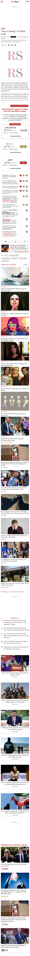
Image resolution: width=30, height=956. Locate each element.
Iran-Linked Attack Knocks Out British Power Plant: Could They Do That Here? (15, 812)
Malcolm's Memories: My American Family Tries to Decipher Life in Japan (15, 584)
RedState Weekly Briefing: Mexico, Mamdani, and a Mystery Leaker (15, 756)
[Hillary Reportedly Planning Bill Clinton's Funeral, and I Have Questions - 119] (15, 936)
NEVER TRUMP (23, 258)
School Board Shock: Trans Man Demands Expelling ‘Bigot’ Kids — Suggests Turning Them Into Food (14, 892)
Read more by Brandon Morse (22, 251)
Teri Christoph (4, 467)
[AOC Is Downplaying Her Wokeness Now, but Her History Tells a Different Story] (15, 773)
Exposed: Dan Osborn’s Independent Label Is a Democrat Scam (15, 674)
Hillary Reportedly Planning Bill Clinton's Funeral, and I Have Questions (13, 946)
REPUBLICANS (5, 261)
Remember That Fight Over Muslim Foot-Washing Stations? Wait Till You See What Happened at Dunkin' (14, 463)
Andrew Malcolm (5, 587)
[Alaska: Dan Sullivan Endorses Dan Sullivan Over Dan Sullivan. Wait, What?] (15, 526)
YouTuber (12, 248)
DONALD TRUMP (6, 258)
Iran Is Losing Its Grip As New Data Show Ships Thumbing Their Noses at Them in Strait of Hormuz (15, 512)
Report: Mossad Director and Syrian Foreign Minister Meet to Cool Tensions (15, 701)
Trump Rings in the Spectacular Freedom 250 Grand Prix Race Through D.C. (13, 560)
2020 (6, 255)
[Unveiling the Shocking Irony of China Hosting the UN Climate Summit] (15, 718)
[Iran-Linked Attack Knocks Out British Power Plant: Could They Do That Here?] (15, 801)
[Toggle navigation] (2, 1)
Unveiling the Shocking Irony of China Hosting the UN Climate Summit (15, 728)
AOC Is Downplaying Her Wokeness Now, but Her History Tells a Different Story (15, 783)
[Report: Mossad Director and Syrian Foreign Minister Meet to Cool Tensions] (15, 690)
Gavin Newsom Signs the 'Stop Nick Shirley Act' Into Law (14, 865)
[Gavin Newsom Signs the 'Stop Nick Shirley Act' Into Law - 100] (15, 855)
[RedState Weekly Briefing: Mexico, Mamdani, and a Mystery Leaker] (15, 745)
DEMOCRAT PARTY (13, 255)
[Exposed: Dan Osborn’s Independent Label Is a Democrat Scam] (15, 663)
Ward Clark (3, 539)
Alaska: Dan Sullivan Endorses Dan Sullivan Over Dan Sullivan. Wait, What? (14, 536)
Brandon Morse (6, 36)
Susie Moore (15, 759)
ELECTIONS (14, 258)
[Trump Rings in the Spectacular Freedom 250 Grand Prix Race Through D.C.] (15, 550)
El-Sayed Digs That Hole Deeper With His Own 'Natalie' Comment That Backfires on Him (14, 488)
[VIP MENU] (27, 1)
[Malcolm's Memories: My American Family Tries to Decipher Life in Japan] (15, 573)
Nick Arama (3, 491)
